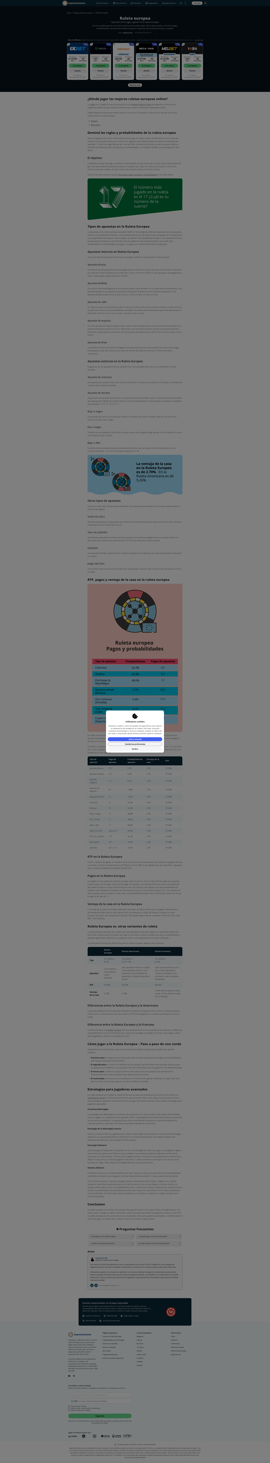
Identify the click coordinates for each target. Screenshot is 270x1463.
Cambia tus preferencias (135, 744)
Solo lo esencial (135, 739)
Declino (135, 749)
